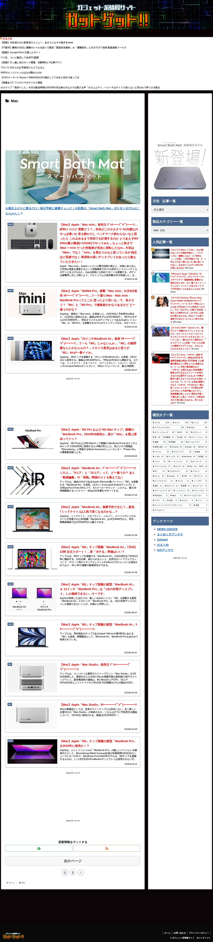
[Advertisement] (72, 126)
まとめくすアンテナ (170, 534)
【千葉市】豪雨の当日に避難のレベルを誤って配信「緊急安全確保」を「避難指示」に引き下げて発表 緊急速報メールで (63, 47)
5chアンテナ (165, 550)
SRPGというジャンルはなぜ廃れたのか (21, 72)
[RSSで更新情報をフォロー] (106, 848)
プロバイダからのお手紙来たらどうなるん (23, 67)
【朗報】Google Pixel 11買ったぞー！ (21, 52)
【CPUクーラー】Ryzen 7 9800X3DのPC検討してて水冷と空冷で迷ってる (40, 77)
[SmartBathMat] (180, 189)
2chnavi (162, 539)
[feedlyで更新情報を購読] (38, 848)
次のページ (73, 861)
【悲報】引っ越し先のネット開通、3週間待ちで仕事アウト (31, 62)
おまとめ (7, 38)
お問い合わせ (180, 933)
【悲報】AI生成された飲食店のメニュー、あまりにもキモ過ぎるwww (37, 42)
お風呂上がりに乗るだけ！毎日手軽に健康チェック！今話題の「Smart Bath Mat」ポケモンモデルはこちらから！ (72, 211)
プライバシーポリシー (199, 933)
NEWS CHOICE (167, 529)
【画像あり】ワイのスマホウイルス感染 (21, 82)
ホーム (167, 933)
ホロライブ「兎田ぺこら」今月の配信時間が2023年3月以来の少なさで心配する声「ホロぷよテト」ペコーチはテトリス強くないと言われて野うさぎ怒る (80, 87)
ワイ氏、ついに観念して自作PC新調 (20, 57)
